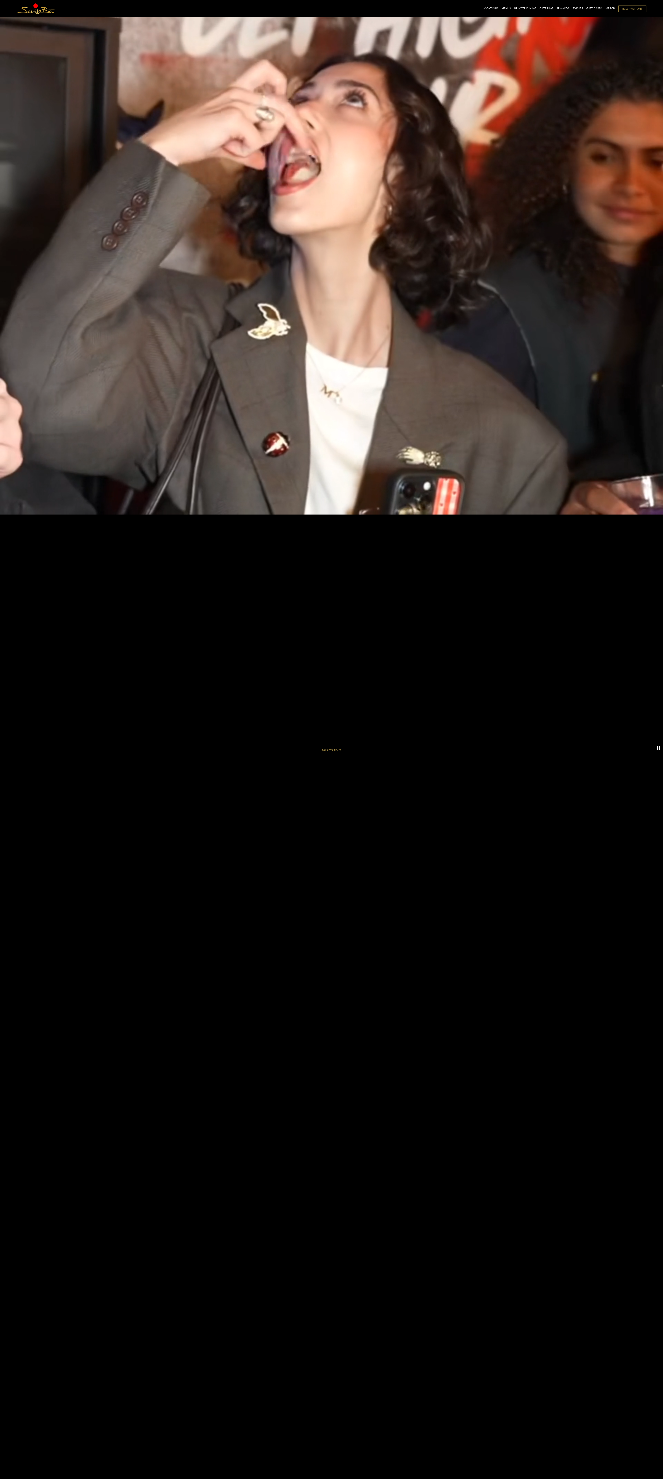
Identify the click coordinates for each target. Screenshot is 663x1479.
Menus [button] (506, 8)
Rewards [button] (563, 8)
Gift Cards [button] (594, 8)
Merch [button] (610, 8)
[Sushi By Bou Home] (36, 8)
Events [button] (578, 8)
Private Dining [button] (525, 8)
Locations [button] (491, 8)
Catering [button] (546, 8)
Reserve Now (331, 749)
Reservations (632, 8)
